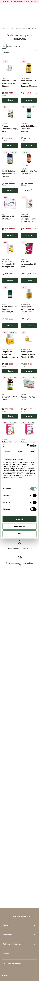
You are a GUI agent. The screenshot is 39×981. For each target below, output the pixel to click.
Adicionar (10, 100)
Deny (19, 533)
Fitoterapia (23, 28)
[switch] (33, 495)
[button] (19, 934)
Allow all (19, 519)
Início (3, 28)
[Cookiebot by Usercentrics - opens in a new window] (28, 445)
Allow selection (19, 526)
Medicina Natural (12, 28)
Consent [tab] (7, 452)
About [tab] (32, 452)
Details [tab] (19, 452)
